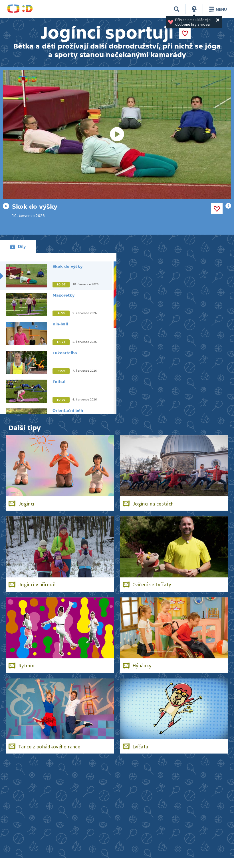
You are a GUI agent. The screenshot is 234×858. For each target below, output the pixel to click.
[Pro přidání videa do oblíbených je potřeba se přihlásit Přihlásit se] (217, 208)
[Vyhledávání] (176, 9)
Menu (221, 9)
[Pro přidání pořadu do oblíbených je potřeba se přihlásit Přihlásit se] (185, 33)
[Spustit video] (117, 134)
